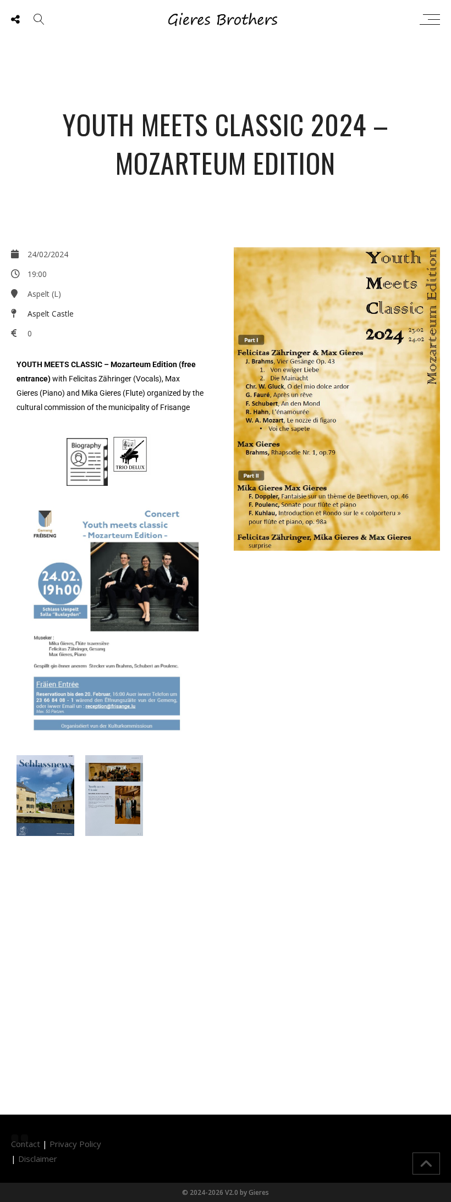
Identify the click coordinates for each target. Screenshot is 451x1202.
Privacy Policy (75, 1143)
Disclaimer (37, 1158)
